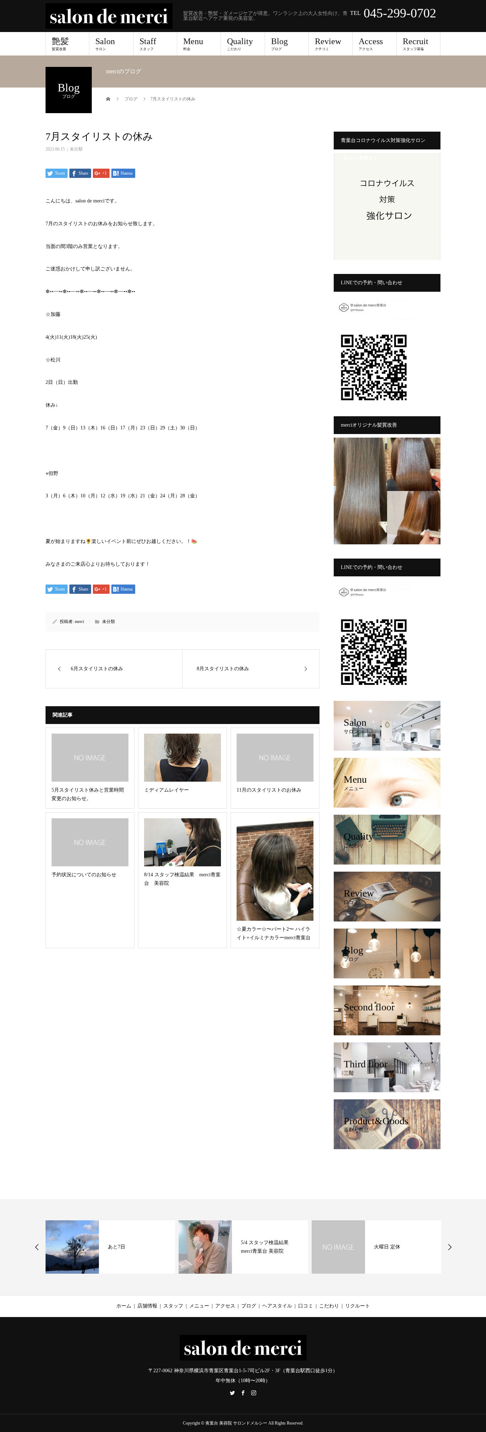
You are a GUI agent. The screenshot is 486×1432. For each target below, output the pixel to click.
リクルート (357, 1306)
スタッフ (173, 1306)
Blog (279, 44)
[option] (110, 1247)
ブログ (248, 1306)
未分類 (76, 149)
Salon (105, 44)
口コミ (305, 1306)
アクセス (225, 1306)
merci (79, 621)
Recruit (415, 44)
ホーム (123, 1306)
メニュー (199, 1306)
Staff (147, 44)
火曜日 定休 (387, 1246)
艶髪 (60, 44)
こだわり (329, 1306)
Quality (240, 44)
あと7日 (116, 1246)
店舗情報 (147, 1306)
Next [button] (449, 1247)
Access (371, 44)
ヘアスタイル (277, 1306)
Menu (193, 44)
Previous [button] (37, 1247)
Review (328, 44)
